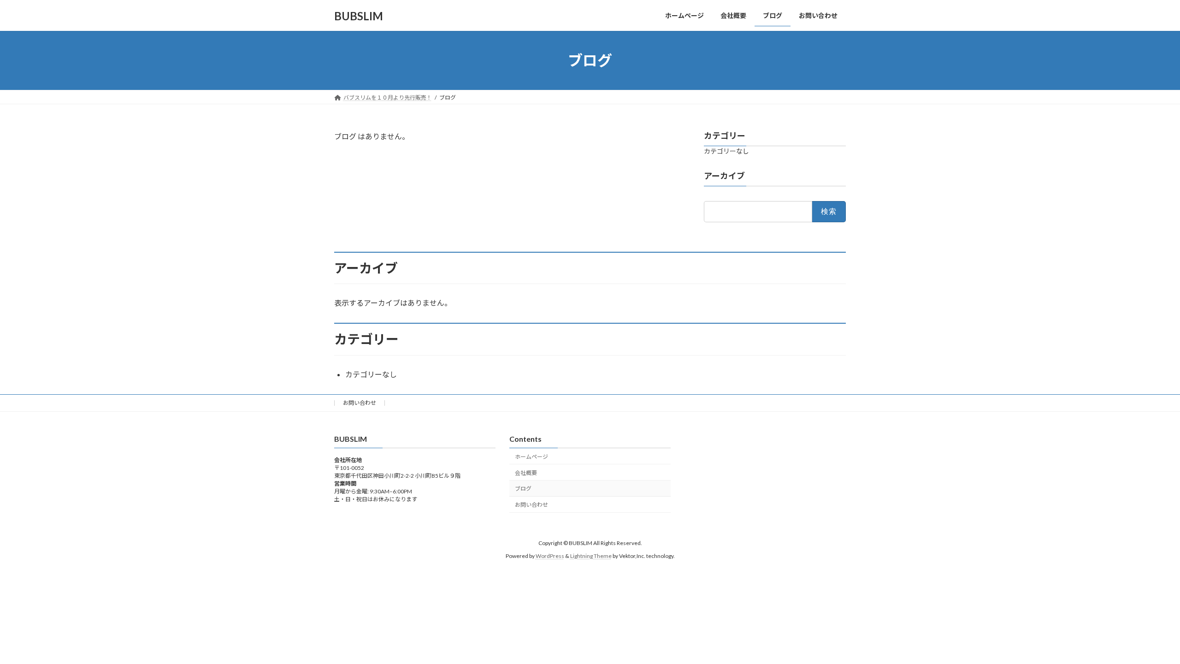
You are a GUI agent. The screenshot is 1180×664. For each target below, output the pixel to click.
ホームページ (531, 456)
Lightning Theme (591, 555)
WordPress (550, 555)
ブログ (523, 488)
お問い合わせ (359, 402)
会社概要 (526, 472)
